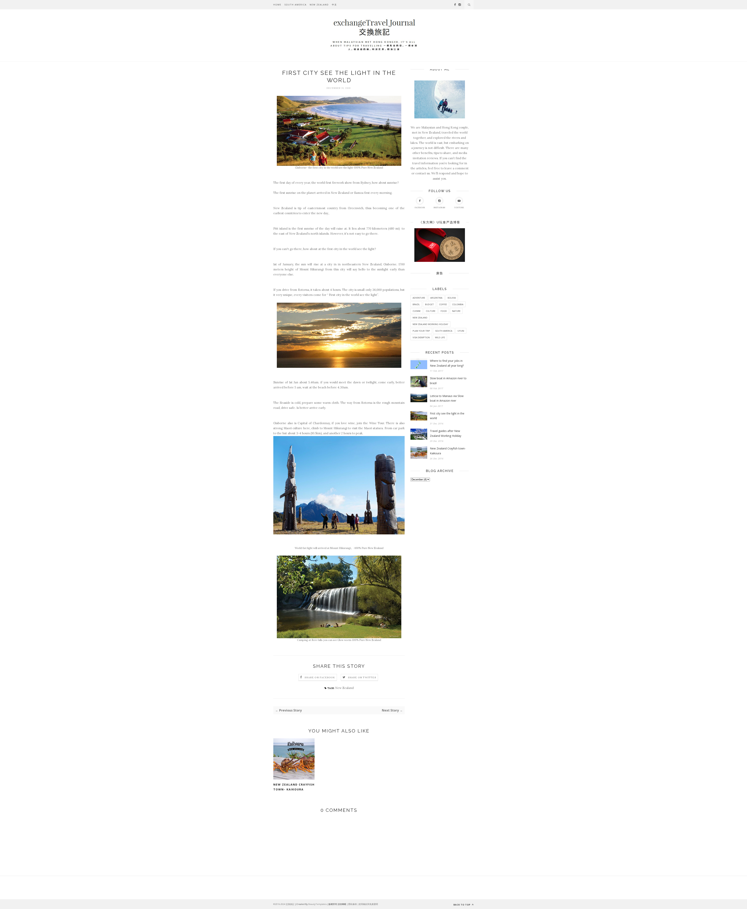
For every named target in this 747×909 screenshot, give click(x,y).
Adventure (419, 297)
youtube (459, 207)
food (444, 310)
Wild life (440, 337)
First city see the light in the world (447, 416)
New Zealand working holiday (430, 324)
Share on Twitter (362, 677)
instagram (439, 207)
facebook (420, 207)
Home (277, 4)
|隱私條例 (352, 904)
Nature (456, 310)
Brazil (416, 304)
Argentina (436, 297)
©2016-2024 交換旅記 (284, 904)
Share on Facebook (320, 677)
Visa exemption (421, 337)
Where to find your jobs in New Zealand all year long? (447, 363)
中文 (334, 4)
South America (295, 4)
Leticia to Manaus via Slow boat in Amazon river (447, 398)
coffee (443, 304)
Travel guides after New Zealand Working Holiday (445, 433)
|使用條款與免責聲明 (367, 904)
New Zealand (319, 4)
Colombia (457, 304)
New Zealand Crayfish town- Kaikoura (294, 787)
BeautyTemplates (317, 904)
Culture (430, 310)
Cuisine (417, 310)
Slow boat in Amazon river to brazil (448, 380)
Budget (429, 304)
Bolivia (452, 297)
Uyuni (461, 330)
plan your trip (421, 330)
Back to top (462, 904)
